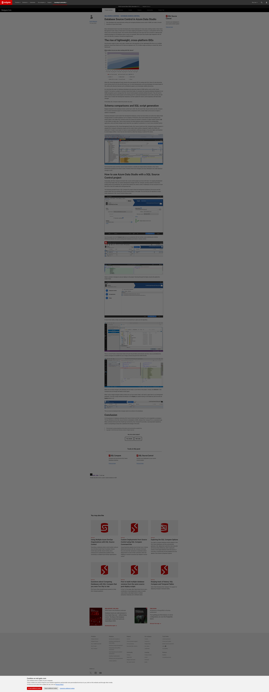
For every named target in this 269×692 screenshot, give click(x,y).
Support (49, 2)
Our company (41, 2)
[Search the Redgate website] (261, 2)
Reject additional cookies (51, 688)
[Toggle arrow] (257, 2)
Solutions (24, 2)
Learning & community (60, 2)
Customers (32, 2)
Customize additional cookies (67, 688)
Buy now (254, 2)
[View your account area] (266, 2)
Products (17, 2)
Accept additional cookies (34, 688)
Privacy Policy (59, 684)
